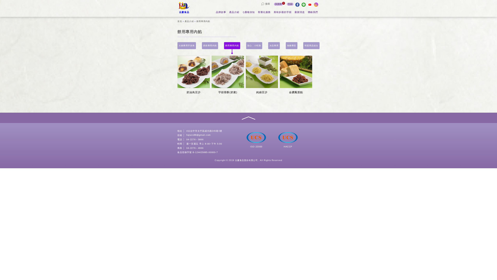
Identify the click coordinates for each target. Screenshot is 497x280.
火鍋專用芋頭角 (187, 45)
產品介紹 (234, 12)
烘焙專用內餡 (210, 45)
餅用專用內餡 (232, 45)
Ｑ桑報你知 (248, 12)
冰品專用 (274, 45)
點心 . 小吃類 (254, 45)
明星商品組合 (311, 45)
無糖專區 (291, 45)
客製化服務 (264, 12)
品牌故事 (221, 12)
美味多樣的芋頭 (282, 12)
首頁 (179, 21)
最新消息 (300, 12)
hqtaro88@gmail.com (198, 135)
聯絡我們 (313, 12)
